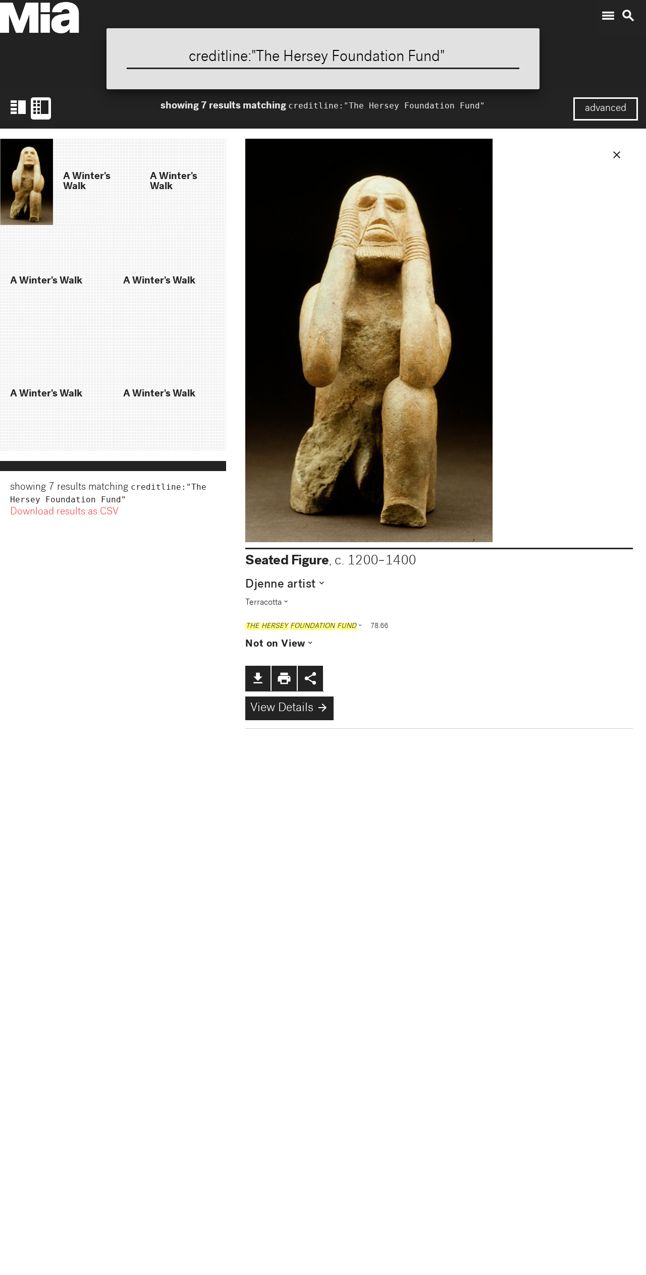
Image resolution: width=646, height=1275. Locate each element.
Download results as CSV (64, 512)
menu (608, 15)
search (628, 15)
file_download (257, 678)
